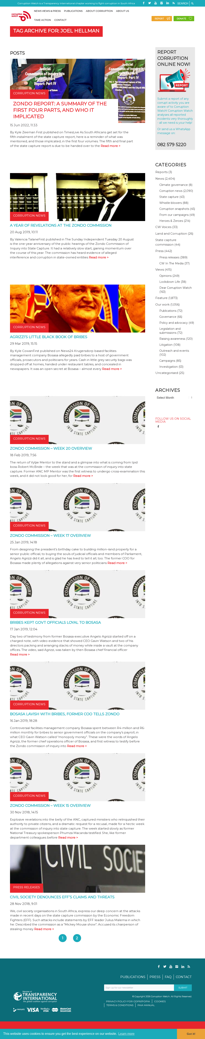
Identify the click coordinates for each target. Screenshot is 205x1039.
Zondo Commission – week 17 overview (50, 535)
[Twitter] (150, 3)
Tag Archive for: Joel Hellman (56, 31)
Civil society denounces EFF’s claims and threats (62, 897)
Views (159, 269)
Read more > (111, 146)
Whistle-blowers (170, 203)
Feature (161, 298)
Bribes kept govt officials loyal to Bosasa (55, 622)
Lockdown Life (169, 282)
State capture (169, 197)
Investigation (168, 367)
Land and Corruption (171, 233)
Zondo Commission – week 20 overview (51, 448)
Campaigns (167, 361)
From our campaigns (174, 215)
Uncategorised (166, 373)
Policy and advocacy (173, 323)
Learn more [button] (126, 1033)
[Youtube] (156, 3)
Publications (167, 311)
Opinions (165, 276)
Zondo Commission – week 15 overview (50, 805)
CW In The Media (171, 263)
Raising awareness (172, 339)
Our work (162, 304)
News (159, 178)
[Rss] (174, 3)
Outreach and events (174, 351)
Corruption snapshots (174, 209)
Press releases (169, 257)
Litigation (166, 345)
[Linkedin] (168, 3)
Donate (181, 18)
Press (159, 251)
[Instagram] (162, 3)
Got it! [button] (191, 1033)
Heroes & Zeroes (171, 221)
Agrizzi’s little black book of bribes (48, 337)
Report (159, 18)
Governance (167, 317)
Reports (161, 172)
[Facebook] (144, 3)
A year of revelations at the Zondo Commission (61, 225)
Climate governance (173, 185)
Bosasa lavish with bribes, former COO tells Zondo (65, 714)
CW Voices (163, 227)
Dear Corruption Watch (175, 288)
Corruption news (170, 191)
